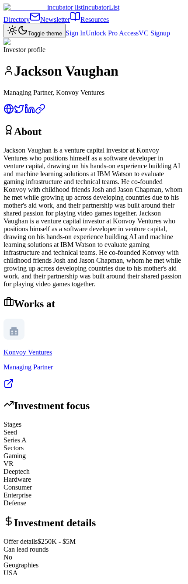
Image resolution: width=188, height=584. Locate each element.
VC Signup (154, 33)
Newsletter (55, 19)
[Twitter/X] (19, 111)
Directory (16, 19)
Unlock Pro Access (112, 33)
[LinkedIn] (29, 111)
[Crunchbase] (40, 111)
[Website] (8, 111)
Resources (94, 19)
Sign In (76, 33)
